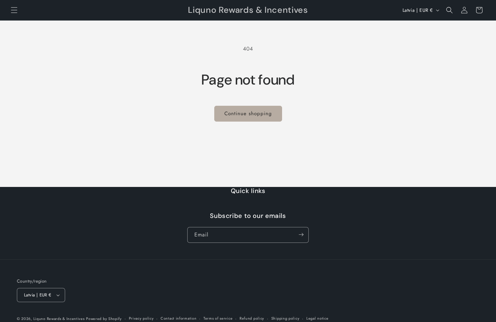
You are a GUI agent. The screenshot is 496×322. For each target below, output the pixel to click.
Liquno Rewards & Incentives (59, 318)
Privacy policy (141, 318)
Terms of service (217, 318)
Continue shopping (248, 113)
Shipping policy (285, 318)
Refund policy (252, 318)
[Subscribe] (301, 235)
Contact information (178, 318)
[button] (14, 10)
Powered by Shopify (104, 318)
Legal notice (317, 318)
